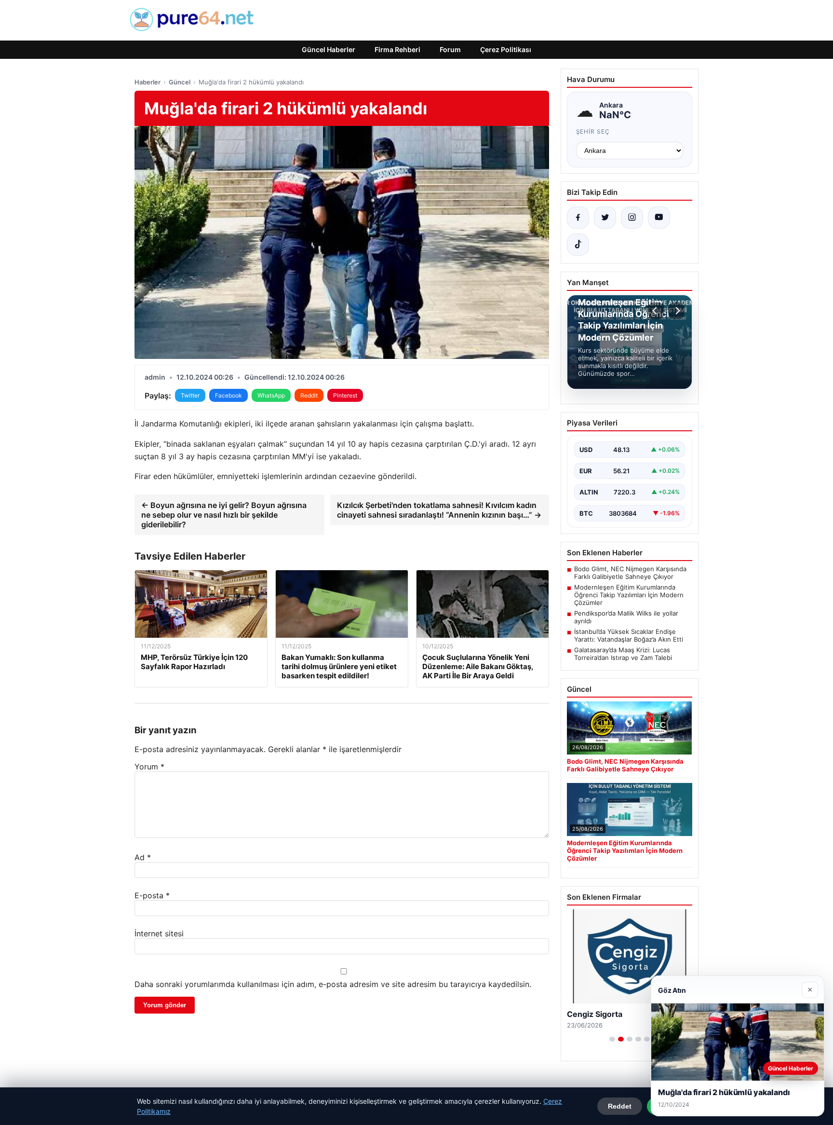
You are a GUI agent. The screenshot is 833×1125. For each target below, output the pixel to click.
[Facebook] (578, 217)
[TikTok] (578, 244)
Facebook (228, 395)
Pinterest (345, 395)
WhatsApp (271, 395)
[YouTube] (659, 217)
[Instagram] (632, 217)
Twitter (190, 395)
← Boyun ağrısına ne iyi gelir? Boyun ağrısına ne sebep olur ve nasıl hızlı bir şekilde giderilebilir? (224, 514)
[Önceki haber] (656, 310)
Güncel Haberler (328, 49)
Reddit (309, 395)
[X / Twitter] (605, 217)
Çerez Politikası (505, 49)
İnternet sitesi (159, 933)
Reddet (619, 1106)
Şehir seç (593, 131)
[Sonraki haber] (676, 310)
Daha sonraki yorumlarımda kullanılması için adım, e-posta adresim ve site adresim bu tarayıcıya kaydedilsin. (332, 984)
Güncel (179, 82)
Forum (450, 49)
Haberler (147, 82)
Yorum (149, 766)
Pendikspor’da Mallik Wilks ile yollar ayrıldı (626, 617)
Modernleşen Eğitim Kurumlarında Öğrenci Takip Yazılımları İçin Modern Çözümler (629, 594)
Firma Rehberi (397, 49)
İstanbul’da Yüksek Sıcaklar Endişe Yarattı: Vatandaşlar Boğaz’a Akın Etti (628, 635)
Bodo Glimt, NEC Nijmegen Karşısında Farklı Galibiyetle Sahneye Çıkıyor (630, 572)
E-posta (152, 895)
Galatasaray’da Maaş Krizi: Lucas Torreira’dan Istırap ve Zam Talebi (623, 653)
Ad (142, 857)
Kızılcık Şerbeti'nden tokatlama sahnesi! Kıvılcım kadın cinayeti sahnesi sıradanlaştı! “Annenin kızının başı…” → (439, 510)
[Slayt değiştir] (612, 1039)
